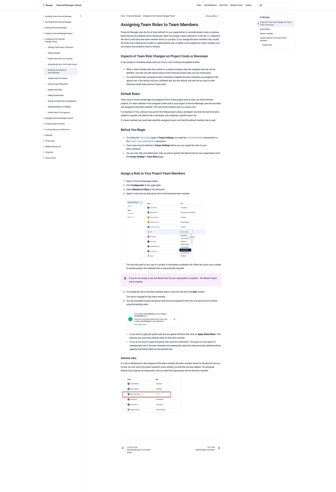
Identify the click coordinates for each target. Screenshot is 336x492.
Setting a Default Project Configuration (62, 101)
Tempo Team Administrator (142, 141)
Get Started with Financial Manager (58, 22)
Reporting (48, 135)
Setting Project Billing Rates (58, 84)
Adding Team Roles (55, 90)
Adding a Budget (54, 53)
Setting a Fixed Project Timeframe (60, 47)
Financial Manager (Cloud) (68, 5)
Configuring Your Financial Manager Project (55, 40)
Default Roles (265, 29)
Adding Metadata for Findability (59, 107)
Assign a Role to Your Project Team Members (273, 39)
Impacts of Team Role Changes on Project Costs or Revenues (276, 23)
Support (249, 5)
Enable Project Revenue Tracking (60, 59)
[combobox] (276, 5)
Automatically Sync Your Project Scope (62, 64)
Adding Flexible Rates (56, 95)
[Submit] (261, 5)
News (199, 5)
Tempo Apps (50, 141)
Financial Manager (134, 16)
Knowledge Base (210, 5)
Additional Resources (53, 147)
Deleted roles (267, 45)
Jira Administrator (195, 137)
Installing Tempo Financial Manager (58, 16)
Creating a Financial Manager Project (58, 33)
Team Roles (145, 137)
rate (209, 36)
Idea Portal (223, 5)
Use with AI (212, 16)
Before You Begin (266, 34)
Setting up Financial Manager (56, 28)
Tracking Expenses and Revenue (57, 129)
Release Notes (50, 158)
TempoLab (49, 152)
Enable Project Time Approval (59, 112)
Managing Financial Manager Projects (59, 118)
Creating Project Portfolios (55, 124)
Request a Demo (236, 5)
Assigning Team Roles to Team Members (57, 71)
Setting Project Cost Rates (57, 78)
